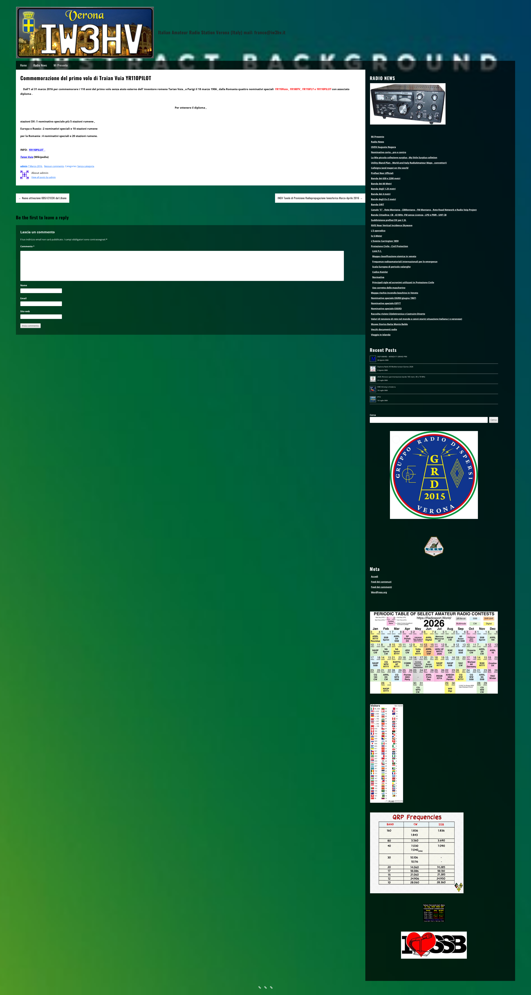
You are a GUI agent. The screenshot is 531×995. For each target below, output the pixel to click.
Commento (27, 246)
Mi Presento (61, 65)
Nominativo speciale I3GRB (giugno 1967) (393, 298)
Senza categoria (85, 166)
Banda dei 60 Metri (381, 183)
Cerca (373, 415)
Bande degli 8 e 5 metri (383, 199)
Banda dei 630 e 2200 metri (385, 178)
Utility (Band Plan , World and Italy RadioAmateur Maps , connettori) (409, 162)
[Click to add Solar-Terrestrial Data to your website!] (434, 921)
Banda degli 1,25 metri (383, 188)
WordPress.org (379, 592)
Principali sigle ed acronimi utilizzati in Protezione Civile (403, 282)
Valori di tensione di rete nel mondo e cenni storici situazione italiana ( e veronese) (416, 318)
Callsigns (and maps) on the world (389, 167)
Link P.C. (377, 251)
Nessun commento (54, 166)
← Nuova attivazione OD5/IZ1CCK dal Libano (43, 198)
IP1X (379, 397)
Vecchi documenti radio (384, 329)
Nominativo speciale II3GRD (386, 308)
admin (24, 166)
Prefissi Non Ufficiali (382, 173)
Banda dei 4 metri (381, 194)
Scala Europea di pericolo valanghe (391, 266)
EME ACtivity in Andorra (386, 387)
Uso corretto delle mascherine (388, 287)
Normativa (378, 277)
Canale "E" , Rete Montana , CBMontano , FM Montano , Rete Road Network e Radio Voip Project (424, 209)
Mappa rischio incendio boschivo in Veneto (394, 292)
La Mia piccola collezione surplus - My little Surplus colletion (404, 157)
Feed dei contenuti (381, 581)
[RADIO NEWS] (408, 123)
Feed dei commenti (381, 587)
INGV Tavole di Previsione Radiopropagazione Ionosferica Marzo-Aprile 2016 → (320, 198)
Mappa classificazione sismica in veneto (394, 256)
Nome (23, 285)
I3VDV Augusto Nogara (383, 147)
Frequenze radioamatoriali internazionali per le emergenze (404, 261)
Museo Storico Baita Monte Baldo (389, 324)
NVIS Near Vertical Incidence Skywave (391, 225)
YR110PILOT (37, 149)
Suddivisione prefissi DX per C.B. (388, 220)
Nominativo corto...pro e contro (388, 152)
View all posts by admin (43, 177)
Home (23, 65)
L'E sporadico (378, 230)
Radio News (40, 65)
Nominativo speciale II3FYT (386, 303)
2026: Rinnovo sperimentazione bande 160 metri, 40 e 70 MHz (401, 377)
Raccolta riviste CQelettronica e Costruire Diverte (398, 313)
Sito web (25, 311)
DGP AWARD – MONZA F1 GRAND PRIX (392, 356)
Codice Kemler (380, 271)
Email (23, 298)
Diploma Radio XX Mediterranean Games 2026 (395, 367)
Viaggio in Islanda (381, 334)
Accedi (374, 576)
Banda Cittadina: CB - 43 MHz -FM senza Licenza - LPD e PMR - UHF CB (409, 214)
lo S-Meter (376, 235)
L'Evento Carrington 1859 (385, 241)
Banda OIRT (377, 204)
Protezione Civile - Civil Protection (389, 246)
